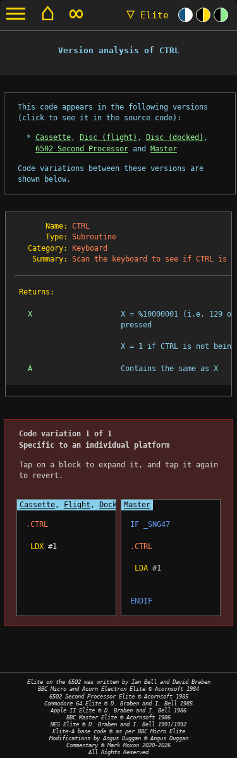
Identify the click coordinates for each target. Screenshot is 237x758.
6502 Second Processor (81, 148)
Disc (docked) (175, 137)
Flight (77, 504)
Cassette (53, 137)
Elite (147, 15)
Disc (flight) (108, 137)
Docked (112, 504)
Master (163, 148)
